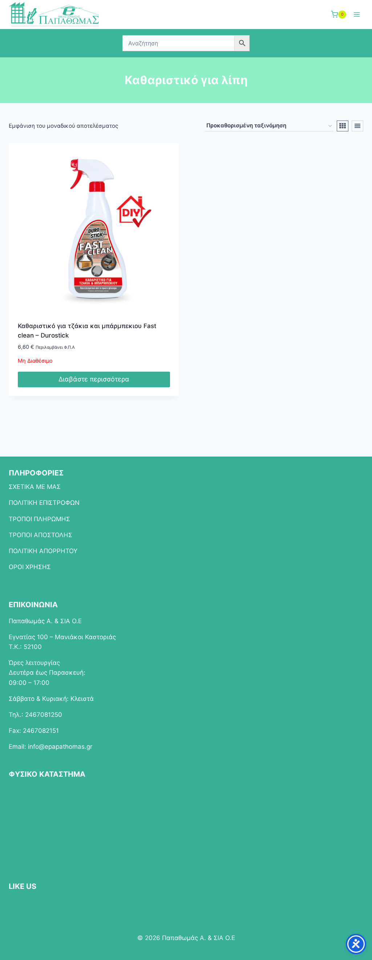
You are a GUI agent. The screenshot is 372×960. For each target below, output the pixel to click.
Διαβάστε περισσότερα (93, 379)
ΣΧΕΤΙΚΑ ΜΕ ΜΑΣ (35, 486)
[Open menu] (356, 14)
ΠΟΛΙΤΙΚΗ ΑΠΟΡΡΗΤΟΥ (43, 551)
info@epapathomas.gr (60, 746)
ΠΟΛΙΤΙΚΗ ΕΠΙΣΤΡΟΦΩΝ (44, 502)
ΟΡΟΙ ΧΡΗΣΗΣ (30, 567)
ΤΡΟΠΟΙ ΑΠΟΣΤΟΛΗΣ (40, 535)
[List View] (357, 125)
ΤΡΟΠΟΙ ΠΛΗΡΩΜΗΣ (39, 519)
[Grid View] (342, 125)
